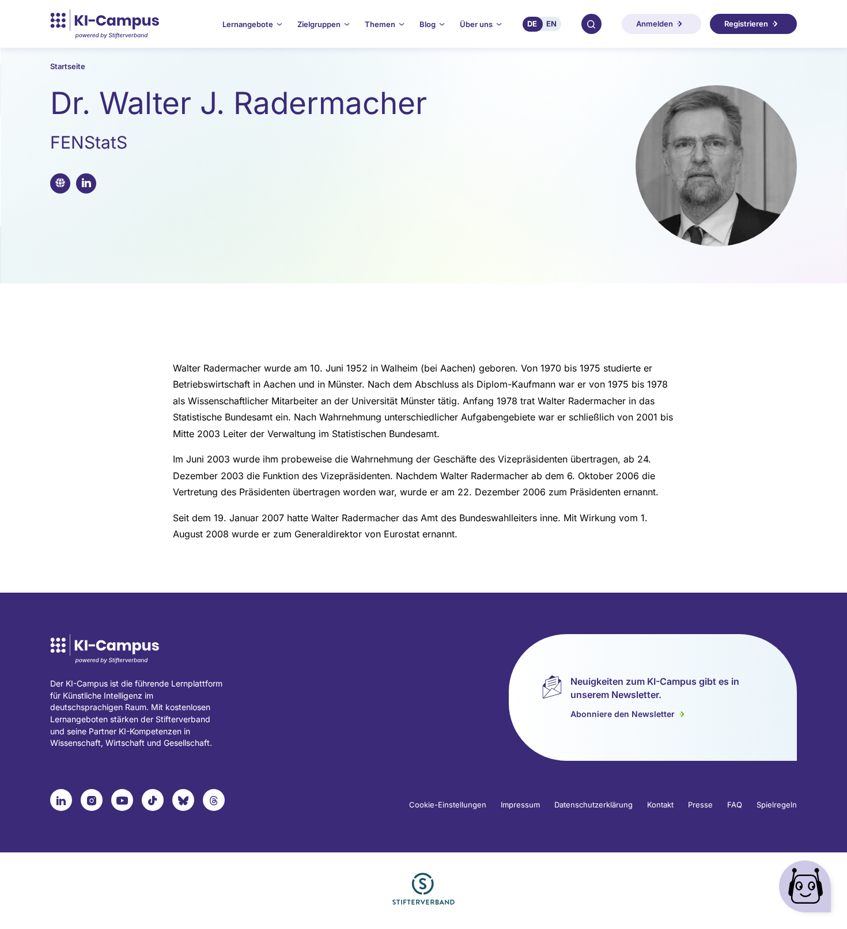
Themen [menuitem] (380, 24)
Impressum (520, 804)
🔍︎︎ (591, 23)
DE (532, 23)
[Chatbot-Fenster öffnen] (807, 889)
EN (551, 23)
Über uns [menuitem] (476, 24)
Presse (700, 804)
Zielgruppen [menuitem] (319, 24)
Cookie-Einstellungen (447, 804)
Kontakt (660, 804)
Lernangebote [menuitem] (247, 24)
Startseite (67, 66)
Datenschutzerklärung (593, 804)
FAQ (734, 804)
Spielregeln (777, 804)
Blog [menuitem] (427, 24)
